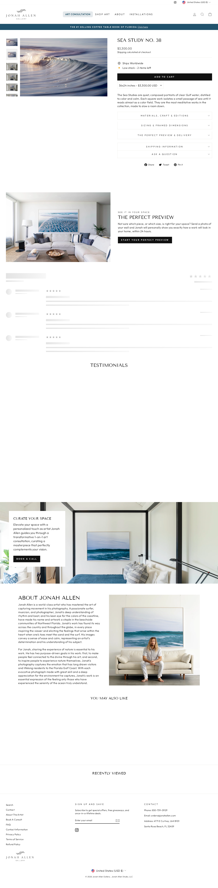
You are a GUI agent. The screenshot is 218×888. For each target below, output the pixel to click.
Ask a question (165, 154)
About (120, 14)
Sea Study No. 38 (30, 743)
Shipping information (164, 146)
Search (9, 804)
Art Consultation (77, 14)
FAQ (8, 824)
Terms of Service (14, 839)
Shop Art (102, 14)
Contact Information (17, 829)
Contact (10, 809)
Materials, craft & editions (165, 115)
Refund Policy (13, 844)
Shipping (121, 52)
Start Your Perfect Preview (145, 240)
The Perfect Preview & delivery (165, 135)
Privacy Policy (13, 834)
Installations (141, 14)
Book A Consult (14, 819)
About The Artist (14, 814)
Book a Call (26, 559)
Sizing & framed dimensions (164, 125)
